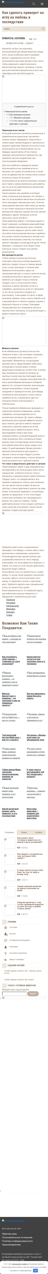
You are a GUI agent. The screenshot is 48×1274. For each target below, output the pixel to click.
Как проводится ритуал (18, 114)
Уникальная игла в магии (15, 111)
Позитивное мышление (18, 953)
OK (35, 1270)
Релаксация (13, 947)
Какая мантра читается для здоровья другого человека (36, 660)
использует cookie (19, 1264)
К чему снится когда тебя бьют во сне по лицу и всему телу (30, 872)
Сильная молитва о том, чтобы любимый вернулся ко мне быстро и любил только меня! (30, 905)
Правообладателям (11, 1244)
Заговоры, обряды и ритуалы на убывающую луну (36, 737)
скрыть (30, 107)
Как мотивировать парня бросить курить (36, 696)
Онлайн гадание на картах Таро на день (19, 980)
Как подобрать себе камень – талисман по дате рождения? (11, 660)
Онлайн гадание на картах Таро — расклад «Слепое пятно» (23, 972)
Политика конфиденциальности (17, 1241)
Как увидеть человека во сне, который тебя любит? (30, 856)
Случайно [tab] (38, 832)
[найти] (43, 28)
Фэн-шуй (12, 934)
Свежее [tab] (24, 832)
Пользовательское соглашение (17, 1237)
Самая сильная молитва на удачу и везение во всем (29, 888)
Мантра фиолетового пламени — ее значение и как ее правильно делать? (11, 699)
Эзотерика (19, 38)
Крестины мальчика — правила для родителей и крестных (33, 813)
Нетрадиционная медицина (19, 940)
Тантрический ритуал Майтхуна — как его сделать (11, 737)
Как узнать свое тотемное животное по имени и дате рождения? (29, 840)
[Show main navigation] (42, 4)
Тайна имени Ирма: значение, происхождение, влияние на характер (11, 774)
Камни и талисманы (16, 960)
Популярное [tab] (9, 832)
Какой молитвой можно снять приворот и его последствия (10, 812)
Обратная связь (9, 1234)
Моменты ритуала (19, 118)
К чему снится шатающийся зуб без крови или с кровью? (35, 773)
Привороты (7, 38)
